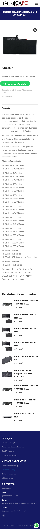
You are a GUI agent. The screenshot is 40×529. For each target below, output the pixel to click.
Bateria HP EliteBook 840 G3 (26, 358)
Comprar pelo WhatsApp (16, 84)
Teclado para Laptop (9, 474)
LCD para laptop (7, 478)
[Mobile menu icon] (36, 3)
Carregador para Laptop (10, 466)
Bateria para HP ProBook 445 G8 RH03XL (26, 302)
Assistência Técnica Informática (13, 447)
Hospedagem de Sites (9, 455)
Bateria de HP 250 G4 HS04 (24, 415)
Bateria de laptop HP (16, 90)
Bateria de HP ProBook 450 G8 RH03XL (25, 401)
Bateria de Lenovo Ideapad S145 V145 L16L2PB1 (23, 373)
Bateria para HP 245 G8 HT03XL (25, 316)
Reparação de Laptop (9, 443)
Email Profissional (8, 451)
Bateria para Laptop (8, 470)
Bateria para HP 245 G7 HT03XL (25, 344)
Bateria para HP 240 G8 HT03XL (25, 330)
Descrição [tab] (6, 108)
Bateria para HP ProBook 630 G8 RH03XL (26, 387)
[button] (35, 30)
